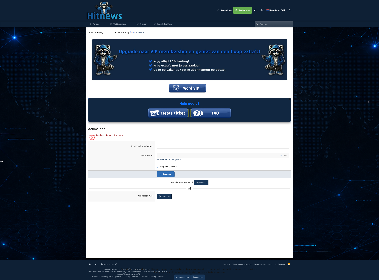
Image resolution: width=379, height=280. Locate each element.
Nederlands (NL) (110, 264)
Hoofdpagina (280, 264)
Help (270, 264)
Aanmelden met (145, 196)
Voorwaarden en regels (241, 264)
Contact (226, 264)
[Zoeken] (290, 10)
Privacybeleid (259, 264)
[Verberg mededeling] (289, 99)
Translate (139, 32)
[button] (261, 10)
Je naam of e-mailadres (141, 146)
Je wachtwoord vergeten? (169, 159)
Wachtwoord (146, 155)
